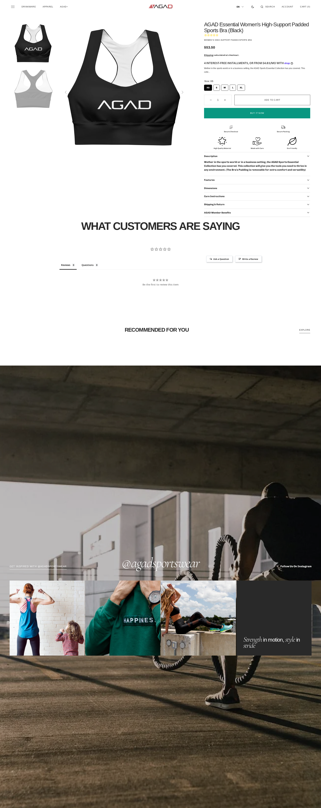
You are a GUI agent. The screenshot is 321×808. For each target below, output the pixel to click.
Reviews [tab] (65, 265)
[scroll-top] (313, 800)
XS (208, 87)
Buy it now (257, 113)
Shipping (208, 55)
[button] (268, 6)
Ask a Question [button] (221, 259)
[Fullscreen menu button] (13, 6)
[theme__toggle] (252, 6)
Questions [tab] (88, 265)
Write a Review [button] (250, 259)
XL (241, 87)
